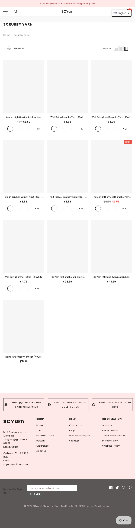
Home (6, 35)
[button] (121, 13)
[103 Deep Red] (23, 128)
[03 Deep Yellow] (23, 288)
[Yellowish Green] (67, 128)
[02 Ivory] (17, 288)
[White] (54, 128)
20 (124, 208)
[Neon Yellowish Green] (118, 128)
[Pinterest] (129, 488)
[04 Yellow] (30, 288)
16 (37, 208)
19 (81, 208)
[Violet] (104, 208)
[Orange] (30, 208)
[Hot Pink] (74, 208)
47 (80, 128)
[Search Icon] (19, 11)
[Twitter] (116, 488)
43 (37, 128)
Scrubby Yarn (21, 35)
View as (106, 48)
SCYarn (68, 11)
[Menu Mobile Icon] (5, 12)
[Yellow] (60, 128)
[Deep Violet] (111, 208)
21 (125, 128)
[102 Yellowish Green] (17, 128)
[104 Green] (30, 128)
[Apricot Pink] (104, 128)
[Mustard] (118, 208)
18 (37, 288)
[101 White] (10, 128)
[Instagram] (123, 488)
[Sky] (111, 128)
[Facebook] (110, 488)
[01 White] (10, 288)
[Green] (23, 208)
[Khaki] (74, 128)
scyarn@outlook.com (15, 464)
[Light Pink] (67, 208)
